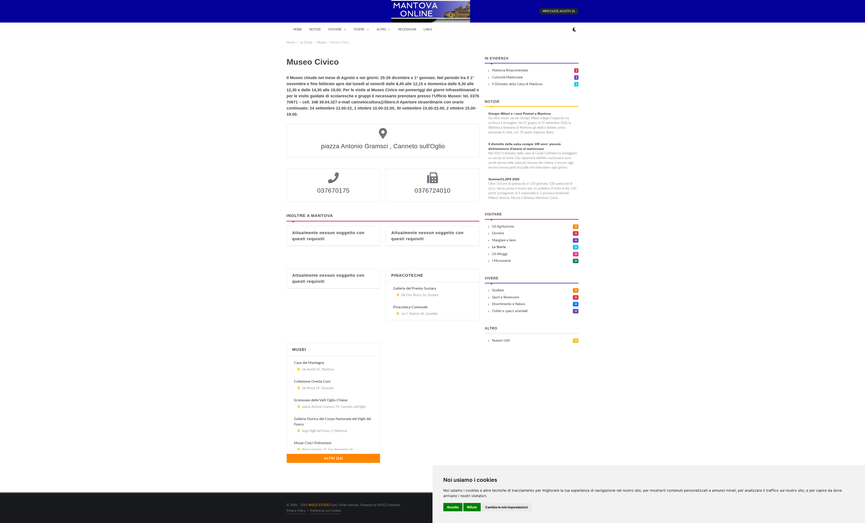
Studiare (498, 290)
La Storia (306, 42)
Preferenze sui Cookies (325, 510)
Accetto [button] (453, 507)
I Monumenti (501, 261)
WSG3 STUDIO (319, 505)
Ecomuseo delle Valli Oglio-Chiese (320, 400)
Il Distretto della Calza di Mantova (517, 84)
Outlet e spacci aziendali (510, 311)
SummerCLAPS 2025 (503, 179)
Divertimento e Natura (508, 304)
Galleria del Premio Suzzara (414, 288)
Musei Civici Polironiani (312, 443)
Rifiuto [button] (472, 507)
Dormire (498, 233)
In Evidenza (497, 58)
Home (291, 42)
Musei (321, 42)
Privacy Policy (296, 510)
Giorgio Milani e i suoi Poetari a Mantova (519, 113)
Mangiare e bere (504, 240)
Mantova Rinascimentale (510, 70)
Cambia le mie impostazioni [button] (506, 507)
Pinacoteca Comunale (410, 307)
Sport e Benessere (505, 297)
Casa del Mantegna (309, 363)
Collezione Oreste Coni (312, 381)
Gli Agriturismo (503, 226)
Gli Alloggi (500, 254)
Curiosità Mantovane (507, 77)
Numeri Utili (501, 340)
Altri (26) (333, 458)
